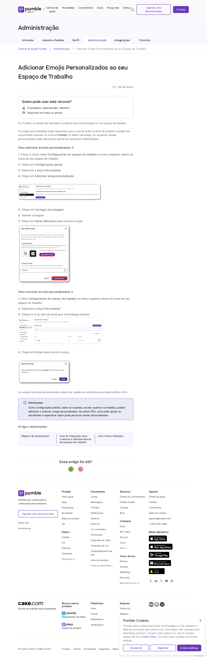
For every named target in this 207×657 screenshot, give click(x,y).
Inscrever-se (24, 528)
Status (126, 7)
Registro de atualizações (35, 435)
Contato (180, 9)
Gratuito (66, 537)
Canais (94, 496)
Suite (93, 608)
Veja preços (67, 559)
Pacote (94, 614)
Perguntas (113, 7)
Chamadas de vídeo (101, 540)
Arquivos (95, 524)
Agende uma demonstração (153, 9)
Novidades (68, 7)
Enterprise (67, 553)
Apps (64, 502)
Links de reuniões (100, 560)
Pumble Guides (127, 502)
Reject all (163, 647)
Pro (63, 542)
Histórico (95, 518)
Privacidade (90, 649)
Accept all (136, 647)
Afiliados (124, 614)
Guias (100, 7)
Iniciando (28, 40)
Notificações (97, 513)
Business (66, 548)
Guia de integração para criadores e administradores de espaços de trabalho (75, 439)
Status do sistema (157, 513)
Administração (97, 40)
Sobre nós (125, 608)
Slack (122, 526)
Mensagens (96, 502)
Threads (95, 507)
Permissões (96, 534)
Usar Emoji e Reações (110, 435)
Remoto (124, 561)
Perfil (75, 40)
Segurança (104, 649)
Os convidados (98, 529)
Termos (77, 649)
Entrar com (23, 523)
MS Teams (125, 531)
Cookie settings (189, 647)
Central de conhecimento (132, 496)
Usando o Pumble (53, 40)
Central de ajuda (52, 9)
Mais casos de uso (128, 583)
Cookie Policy (148, 636)
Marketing (125, 572)
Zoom (123, 542)
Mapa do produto (70, 518)
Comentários (85, 7)
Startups (124, 566)
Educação (125, 577)
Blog (122, 513)
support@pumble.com (160, 518)
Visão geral (67, 496)
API (63, 524)
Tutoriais (144, 40)
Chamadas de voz (100, 545)
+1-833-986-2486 (158, 524)
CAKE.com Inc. (45, 649)
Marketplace (97, 619)
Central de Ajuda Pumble (32, 48)
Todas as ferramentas (101, 565)
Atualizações (97, 624)
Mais (122, 548)
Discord (124, 537)
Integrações (122, 40)
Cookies (66, 649)
